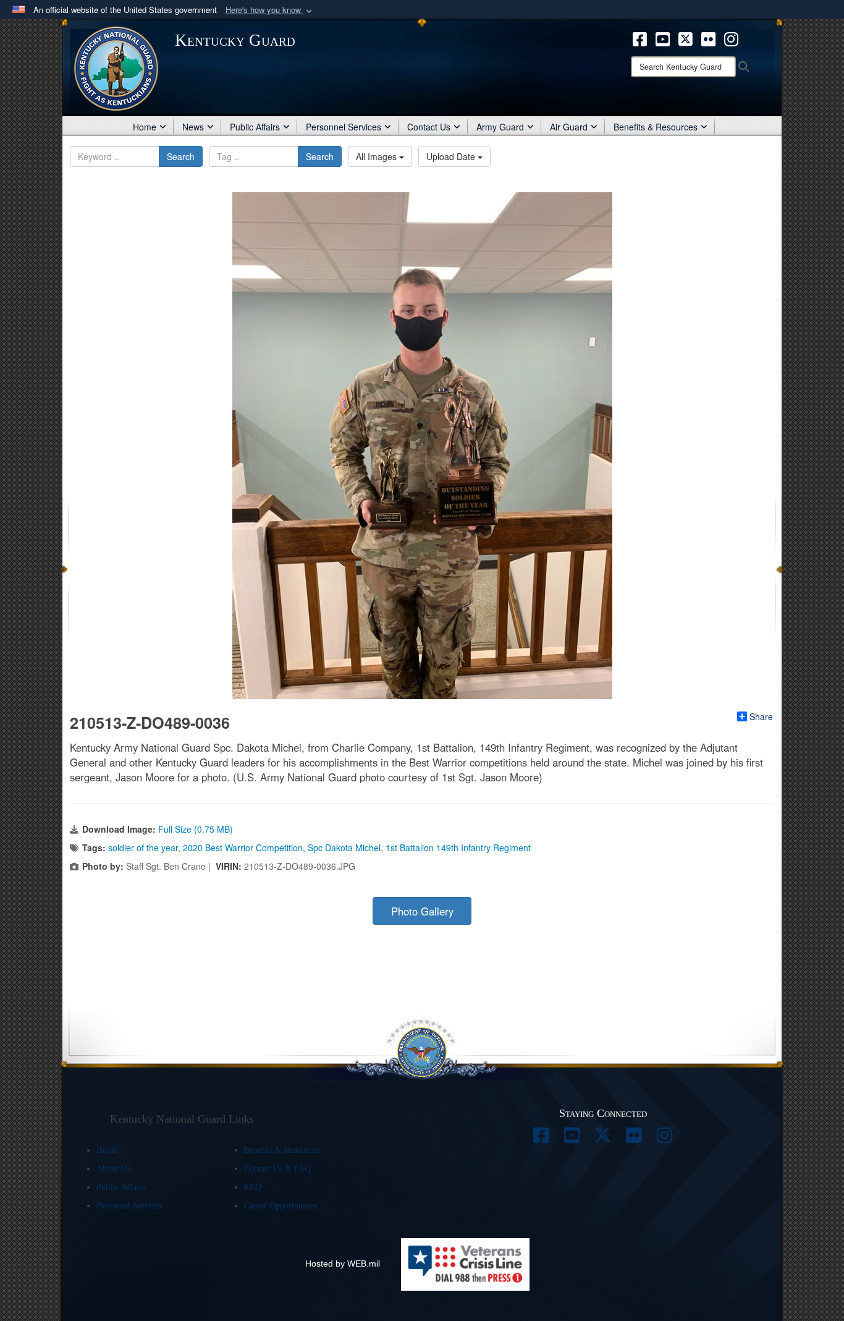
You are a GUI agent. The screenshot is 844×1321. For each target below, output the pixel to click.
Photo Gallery (422, 911)
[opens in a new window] (541, 1139)
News (193, 127)
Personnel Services (343, 127)
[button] (270, 10)
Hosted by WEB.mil (342, 1263)
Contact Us (428, 127)
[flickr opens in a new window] (708, 38)
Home (144, 127)
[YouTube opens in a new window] (663, 38)
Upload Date (452, 156)
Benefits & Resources (656, 127)
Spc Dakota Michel (344, 847)
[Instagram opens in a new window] (731, 38)
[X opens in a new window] (685, 38)
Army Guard (500, 127)
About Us (113, 1168)
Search (181, 156)
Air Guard (569, 127)
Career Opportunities (280, 1205)
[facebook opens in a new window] (640, 38)
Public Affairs (255, 127)
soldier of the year (143, 847)
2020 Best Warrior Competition (243, 847)
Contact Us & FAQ (277, 1168)
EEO (252, 1187)
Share (761, 716)
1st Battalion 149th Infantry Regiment (458, 847)
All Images (377, 156)
